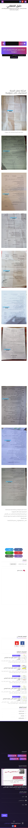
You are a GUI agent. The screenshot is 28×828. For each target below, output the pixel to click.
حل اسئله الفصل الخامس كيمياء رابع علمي (15, 787)
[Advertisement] (14, 26)
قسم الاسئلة (21, 713)
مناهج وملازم (21, 718)
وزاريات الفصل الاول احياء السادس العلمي (12, 658)
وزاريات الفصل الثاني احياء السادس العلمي (12, 689)
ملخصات (22, 716)
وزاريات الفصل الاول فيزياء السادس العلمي (12, 668)
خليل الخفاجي (14, 5)
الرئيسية (22, 44)
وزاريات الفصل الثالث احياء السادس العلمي (12, 679)
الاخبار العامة (21, 711)
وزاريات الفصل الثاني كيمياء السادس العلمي (11, 699)
